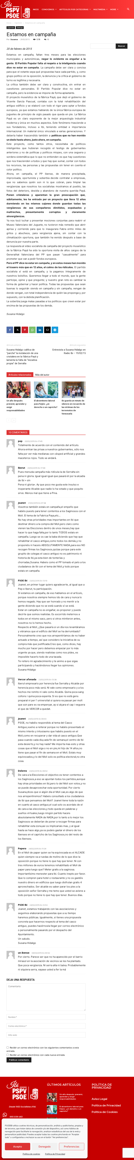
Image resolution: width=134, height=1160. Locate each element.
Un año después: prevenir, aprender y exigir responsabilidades (71, 1096)
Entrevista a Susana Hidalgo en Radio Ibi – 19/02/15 (69, 351)
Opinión (18, 23)
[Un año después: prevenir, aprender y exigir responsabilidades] (19, 390)
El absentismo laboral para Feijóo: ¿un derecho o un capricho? (46, 403)
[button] (128, 9)
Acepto (17, 1146)
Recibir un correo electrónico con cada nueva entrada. (37, 1055)
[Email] (47, 330)
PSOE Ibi (22, 580)
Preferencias (71, 1146)
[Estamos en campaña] (22, 1090)
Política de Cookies (105, 1112)
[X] (17, 330)
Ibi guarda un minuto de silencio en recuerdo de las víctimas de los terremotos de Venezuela (73, 407)
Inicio (9, 23)
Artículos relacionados (19, 375)
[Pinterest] (25, 330)
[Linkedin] (40, 330)
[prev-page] (9, 420)
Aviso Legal (99, 1099)
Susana (14, 39)
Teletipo (20, 27)
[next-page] (14, 420)
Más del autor (42, 375)
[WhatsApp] (32, 330)
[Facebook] (10, 330)
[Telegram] (55, 330)
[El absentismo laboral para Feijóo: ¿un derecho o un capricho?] (46, 390)
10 (48, 39)
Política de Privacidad (55, 1154)
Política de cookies (31, 1154)
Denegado (45, 1146)
